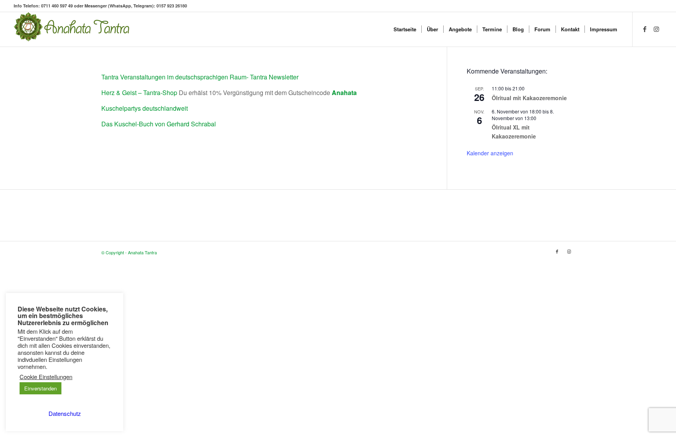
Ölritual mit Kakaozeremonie (529, 98)
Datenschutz (65, 413)
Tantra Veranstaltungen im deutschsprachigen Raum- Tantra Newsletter (199, 76)
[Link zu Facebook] (645, 29)
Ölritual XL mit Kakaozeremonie (514, 131)
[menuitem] (404, 29)
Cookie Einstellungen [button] (46, 376)
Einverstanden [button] (40, 388)
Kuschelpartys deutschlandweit (144, 108)
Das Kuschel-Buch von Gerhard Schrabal (158, 123)
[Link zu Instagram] (656, 29)
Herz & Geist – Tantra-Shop (139, 92)
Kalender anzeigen (490, 153)
